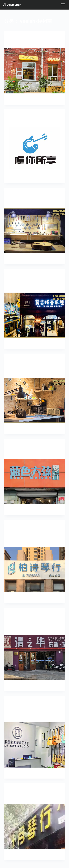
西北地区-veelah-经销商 (44, 194)
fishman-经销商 (17, 194)
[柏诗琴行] (34, 569)
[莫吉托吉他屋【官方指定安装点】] (34, 315)
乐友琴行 (15, 43)
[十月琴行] (34, 826)
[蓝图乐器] (34, 745)
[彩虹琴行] (34, 149)
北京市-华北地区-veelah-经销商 (39, 445)
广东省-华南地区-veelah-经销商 (39, 533)
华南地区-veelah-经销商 (25, 529)
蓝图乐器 (15, 717)
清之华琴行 (16, 629)
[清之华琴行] (34, 657)
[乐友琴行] (34, 70)
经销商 (27, 37)
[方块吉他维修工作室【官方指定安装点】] (34, 400)
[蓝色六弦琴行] (34, 481)
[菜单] (63, 5)
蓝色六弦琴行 (17, 454)
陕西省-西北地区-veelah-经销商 (27, 281)
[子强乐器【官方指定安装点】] (34, 230)
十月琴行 (15, 798)
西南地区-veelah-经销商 (43, 789)
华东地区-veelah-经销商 (37, 275)
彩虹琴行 (15, 121)
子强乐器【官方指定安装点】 (28, 203)
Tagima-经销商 (16, 526)
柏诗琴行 (15, 541)
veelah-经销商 (16, 37)
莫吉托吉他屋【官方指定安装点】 (30, 287)
